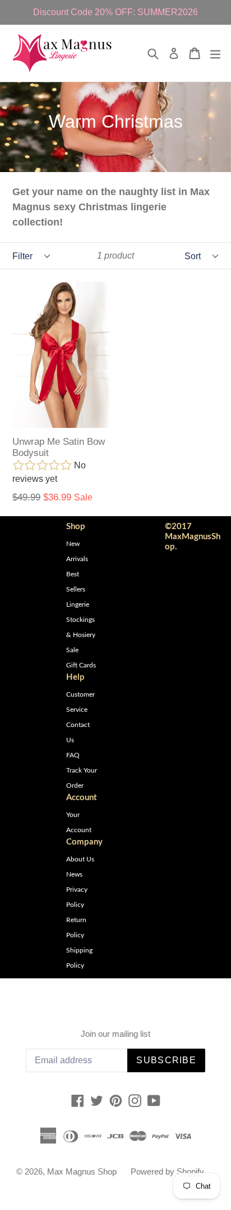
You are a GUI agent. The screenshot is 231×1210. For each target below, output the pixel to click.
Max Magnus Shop (82, 1171)
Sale (72, 650)
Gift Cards (81, 665)
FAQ (73, 755)
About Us (80, 859)
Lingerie (77, 604)
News (74, 874)
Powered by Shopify (167, 1171)
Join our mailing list (115, 1034)
